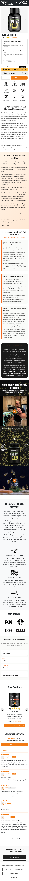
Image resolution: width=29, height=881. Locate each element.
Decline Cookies (14, 873)
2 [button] (12, 838)
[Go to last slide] (2, 709)
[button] (17, 838)
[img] (5, 754)
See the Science (14, 857)
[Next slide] (26, 20)
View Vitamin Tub (14, 725)
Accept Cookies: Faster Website (14, 869)
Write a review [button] (14, 744)
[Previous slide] (3, 20)
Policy (22, 865)
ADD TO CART (19, 77)
